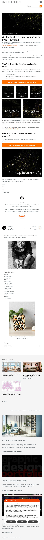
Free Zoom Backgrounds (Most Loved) (14, 440)
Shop (5, 295)
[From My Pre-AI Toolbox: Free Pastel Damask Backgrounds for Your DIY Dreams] (11, 386)
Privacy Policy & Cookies (27, 409)
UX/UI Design (7, 298)
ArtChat (6, 279)
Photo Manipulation (9, 291)
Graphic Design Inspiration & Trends (14, 481)
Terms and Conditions (37, 409)
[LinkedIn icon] (20, 216)
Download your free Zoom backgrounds (12, 451)
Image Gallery (7, 288)
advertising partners (21, 517)
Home (4, 46)
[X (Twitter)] (4, 401)
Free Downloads (9, 43)
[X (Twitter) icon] (24, 216)
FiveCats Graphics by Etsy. (12, 128)
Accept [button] (11, 521)
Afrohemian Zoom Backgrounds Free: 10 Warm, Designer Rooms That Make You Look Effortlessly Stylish (32, 375)
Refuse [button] (22, 521)
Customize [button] (33, 521)
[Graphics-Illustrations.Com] (11, 2)
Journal (6, 290)
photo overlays (6, 192)
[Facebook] (2, 401)
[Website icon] (22, 216)
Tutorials (6, 296)
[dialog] (22, 511)
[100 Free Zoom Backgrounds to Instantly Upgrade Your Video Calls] (11, 367)
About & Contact (17, 409)
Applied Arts (7, 278)
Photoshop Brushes (9, 293)
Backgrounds (7, 281)
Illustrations (7, 284)
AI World (6, 274)
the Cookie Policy (29, 517)
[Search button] (41, 6)
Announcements (8, 276)
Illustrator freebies (8, 286)
